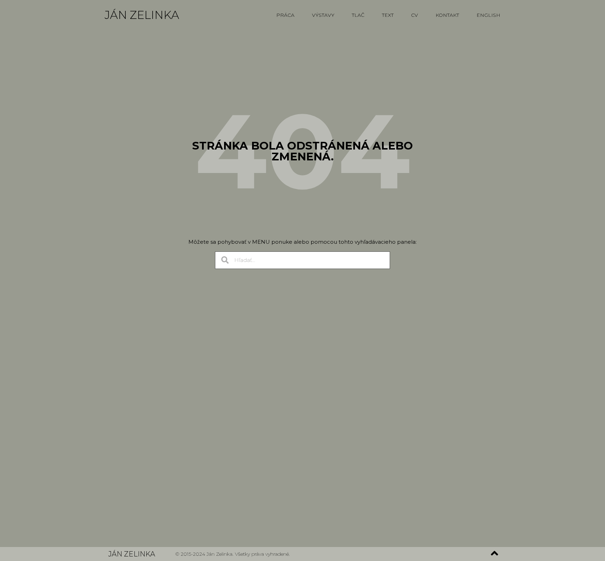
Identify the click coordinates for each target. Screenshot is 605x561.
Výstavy (323, 15)
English (488, 15)
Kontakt (447, 15)
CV (414, 15)
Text (388, 15)
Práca (285, 15)
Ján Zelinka (142, 15)
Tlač (358, 15)
